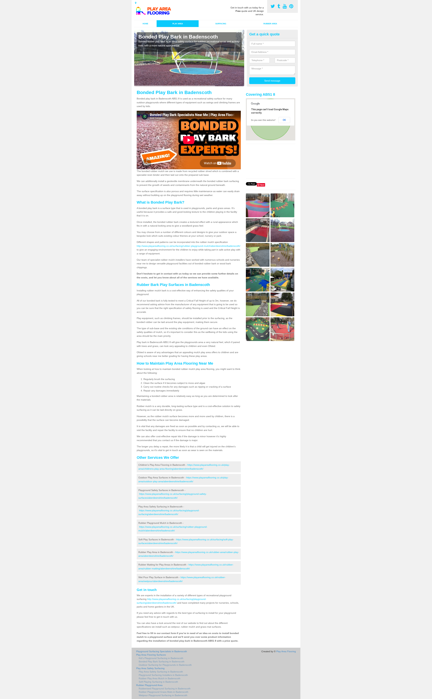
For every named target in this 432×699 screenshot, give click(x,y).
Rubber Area (270, 24)
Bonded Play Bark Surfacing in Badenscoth (161, 661)
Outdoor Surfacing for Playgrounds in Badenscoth (165, 665)
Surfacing (220, 24)
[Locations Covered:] (135, 3)
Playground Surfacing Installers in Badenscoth (163, 675)
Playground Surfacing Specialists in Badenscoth (161, 651)
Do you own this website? (263, 120)
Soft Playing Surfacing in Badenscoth (158, 681)
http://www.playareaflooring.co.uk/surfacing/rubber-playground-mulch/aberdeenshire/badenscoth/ (188, 246)
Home (145, 24)
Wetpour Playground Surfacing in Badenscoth (163, 695)
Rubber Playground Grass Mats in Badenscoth (163, 692)
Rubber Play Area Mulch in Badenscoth (159, 678)
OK (284, 120)
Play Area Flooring (286, 651)
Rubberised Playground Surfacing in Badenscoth (165, 688)
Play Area (177, 24)
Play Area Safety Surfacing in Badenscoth (161, 671)
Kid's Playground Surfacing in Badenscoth (161, 658)
